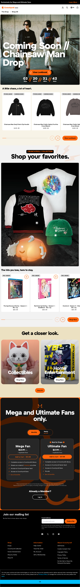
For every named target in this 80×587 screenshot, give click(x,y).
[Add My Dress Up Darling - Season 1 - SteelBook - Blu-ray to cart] (55, 276)
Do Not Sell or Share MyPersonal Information (64, 562)
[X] (47, 534)
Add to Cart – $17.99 (57, 457)
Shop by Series (12, 555)
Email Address (46, 518)
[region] (41, 111)
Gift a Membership (39, 555)
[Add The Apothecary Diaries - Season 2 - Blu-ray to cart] (26, 276)
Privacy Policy (61, 555)
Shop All (15, 12)
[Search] (67, 8)
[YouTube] (58, 534)
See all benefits (15, 475)
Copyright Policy (62, 552)
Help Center (37, 546)
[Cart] (77, 7)
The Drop (5, 12)
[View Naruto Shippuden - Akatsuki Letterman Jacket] (37, 223)
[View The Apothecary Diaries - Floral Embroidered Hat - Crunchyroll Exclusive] (55, 235)
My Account (37, 552)
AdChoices (60, 546)
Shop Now (73, 320)
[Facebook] (42, 534)
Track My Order (38, 549)
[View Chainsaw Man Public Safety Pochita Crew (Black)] (45, 107)
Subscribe (71, 521)
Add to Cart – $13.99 (23, 457)
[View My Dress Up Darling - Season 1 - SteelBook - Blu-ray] (44, 288)
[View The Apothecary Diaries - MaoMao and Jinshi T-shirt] (55, 194)
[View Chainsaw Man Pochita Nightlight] (22, 246)
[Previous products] (52, 138)
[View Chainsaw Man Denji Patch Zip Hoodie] (16, 107)
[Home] (10, 8)
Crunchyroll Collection (14, 549)
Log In (40, 497)
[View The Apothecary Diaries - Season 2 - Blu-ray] (15, 288)
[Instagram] (53, 534)
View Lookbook (40, 72)
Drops (9, 546)
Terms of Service (62, 558)
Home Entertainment (14, 552)
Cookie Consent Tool (63, 549)
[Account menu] (63, 7)
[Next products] (57, 138)
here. (3, 576)
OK (40, 582)
